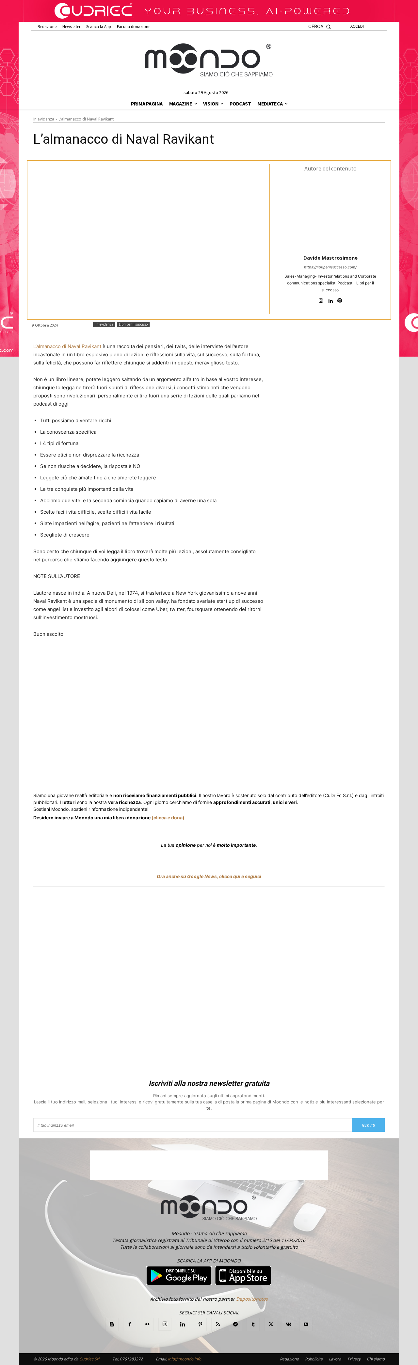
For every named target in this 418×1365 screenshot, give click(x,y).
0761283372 (131, 1359)
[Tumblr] (194, 775)
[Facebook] (80, 775)
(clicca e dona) (168, 817)
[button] (319, 26)
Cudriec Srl (88, 1359)
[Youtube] (306, 1324)
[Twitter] (95, 775)
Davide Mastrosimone (330, 257)
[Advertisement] (209, 984)
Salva (118, 776)
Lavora (335, 1359)
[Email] (178, 775)
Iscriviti (368, 1125)
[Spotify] (339, 299)
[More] (209, 775)
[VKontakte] (288, 1324)
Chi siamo (376, 1359)
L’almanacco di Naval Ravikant (67, 346)
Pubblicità (314, 1359)
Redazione (289, 1359)
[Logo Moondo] (209, 60)
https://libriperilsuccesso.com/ (330, 267)
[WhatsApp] (133, 775)
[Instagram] (320, 299)
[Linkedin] (330, 299)
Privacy (354, 1359)
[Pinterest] (200, 1324)
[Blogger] (112, 1324)
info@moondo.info (184, 1359)
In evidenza (43, 119)
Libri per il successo (133, 324)
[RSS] (217, 1324)
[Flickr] (147, 1324)
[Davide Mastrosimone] (330, 212)
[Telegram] (163, 775)
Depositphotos (252, 1299)
